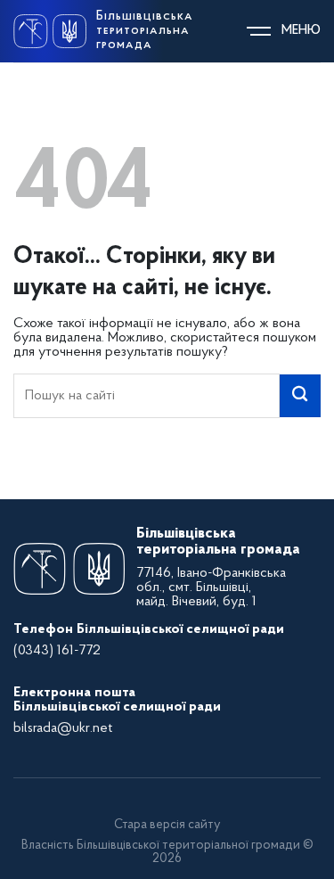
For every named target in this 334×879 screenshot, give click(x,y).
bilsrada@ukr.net (62, 728)
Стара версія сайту (167, 825)
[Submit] (300, 395)
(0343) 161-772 (57, 651)
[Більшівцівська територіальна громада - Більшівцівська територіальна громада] (49, 31)
